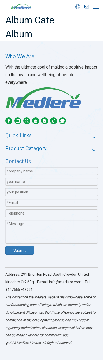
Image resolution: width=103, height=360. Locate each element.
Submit (19, 250)
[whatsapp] (62, 120)
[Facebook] (8, 120)
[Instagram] (44, 120)
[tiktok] (53, 120)
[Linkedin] (17, 120)
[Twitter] (26, 120)
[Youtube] (35, 120)
